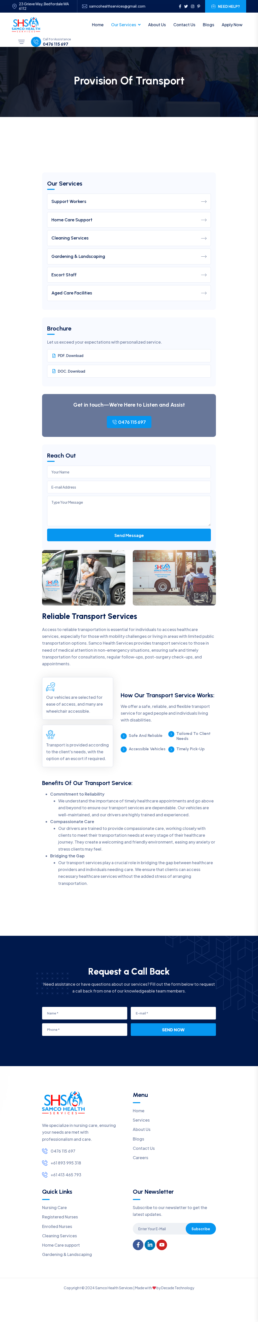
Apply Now (232, 24)
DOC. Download (71, 371)
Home (98, 24)
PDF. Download (70, 355)
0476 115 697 (55, 44)
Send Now (173, 1029)
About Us (157, 24)
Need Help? (229, 6)
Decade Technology (177, 1287)
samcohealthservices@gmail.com (117, 6)
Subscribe (200, 1228)
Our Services (123, 24)
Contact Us (184, 24)
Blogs (208, 24)
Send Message (129, 535)
